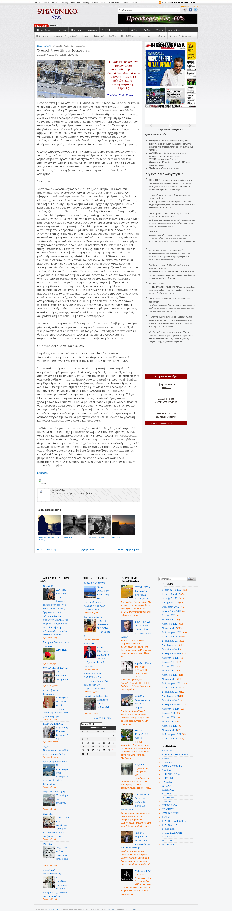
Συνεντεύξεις (145, 36)
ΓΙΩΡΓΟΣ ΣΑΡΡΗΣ (53, 723)
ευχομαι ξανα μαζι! (170, 159)
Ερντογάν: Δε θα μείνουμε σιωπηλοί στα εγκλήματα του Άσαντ (136, 629)
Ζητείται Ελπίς (143, 663)
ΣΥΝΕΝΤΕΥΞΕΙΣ (171, 813)
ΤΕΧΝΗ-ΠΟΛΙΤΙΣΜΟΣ (174, 820)
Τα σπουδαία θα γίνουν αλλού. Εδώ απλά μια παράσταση (135, 802)
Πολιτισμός (42, 36)
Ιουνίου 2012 (168, 615)
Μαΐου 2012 (168, 619)
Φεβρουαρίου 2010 (171, 734)
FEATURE (167, 840)
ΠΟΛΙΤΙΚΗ (168, 809)
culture (134, 2)
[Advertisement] (98, 562)
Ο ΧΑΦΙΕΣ (48, 586)
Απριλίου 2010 (169, 725)
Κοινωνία (121, 29)
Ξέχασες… (141, 764)
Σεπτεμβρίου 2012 (171, 611)
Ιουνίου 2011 (168, 666)
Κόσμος (147, 29)
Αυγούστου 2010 (170, 708)
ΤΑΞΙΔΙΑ (167, 817)
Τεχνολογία (71, 36)
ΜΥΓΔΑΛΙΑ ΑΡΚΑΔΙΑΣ (55, 668)
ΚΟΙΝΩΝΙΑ (168, 789)
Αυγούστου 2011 (170, 657)
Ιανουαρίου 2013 (171, 594)
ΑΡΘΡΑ (47, 45)
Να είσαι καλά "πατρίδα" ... (178, 141)
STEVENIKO (54, 909)
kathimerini (42, 472)
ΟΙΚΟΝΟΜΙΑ (169, 797)
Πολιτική (76, 29)
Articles (95, 2)
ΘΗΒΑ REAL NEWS (94, 583)
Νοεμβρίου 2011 (170, 645)
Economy (64, 2)
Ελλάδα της (55, 25)
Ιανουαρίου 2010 (171, 738)
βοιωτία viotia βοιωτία (96, 695)
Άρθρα (134, 29)
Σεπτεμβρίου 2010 (171, 704)
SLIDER (106, 29)
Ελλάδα (62, 29)
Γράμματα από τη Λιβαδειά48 (103, 703)
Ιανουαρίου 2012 (171, 636)
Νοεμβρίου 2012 (170, 602)
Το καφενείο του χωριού (62, 675)
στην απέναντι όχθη (54, 791)
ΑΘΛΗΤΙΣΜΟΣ (170, 750)
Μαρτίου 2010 (169, 729)
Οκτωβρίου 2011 (170, 649)
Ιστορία (86, 36)
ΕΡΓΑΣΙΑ (167, 781)
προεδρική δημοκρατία (55, 761)
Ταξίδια (113, 36)
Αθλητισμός (174, 29)
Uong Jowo (132, 909)
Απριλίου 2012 (169, 623)
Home (37, 2)
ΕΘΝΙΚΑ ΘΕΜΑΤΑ (172, 766)
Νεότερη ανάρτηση (46, 549)
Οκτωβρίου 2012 (170, 606)
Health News (114, 2)
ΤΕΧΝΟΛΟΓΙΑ (169, 824)
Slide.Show (75, 2)
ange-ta (46, 746)
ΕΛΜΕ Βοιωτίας (92, 673)
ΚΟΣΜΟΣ (167, 793)
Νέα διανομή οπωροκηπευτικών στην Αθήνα (169, 332)
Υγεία (159, 29)
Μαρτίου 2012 (169, 628)
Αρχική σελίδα (87, 549)
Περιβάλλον (127, 36)
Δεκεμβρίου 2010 (171, 691)
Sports (125, 2)
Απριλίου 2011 (169, 674)
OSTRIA (47, 843)
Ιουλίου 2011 (168, 662)
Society (86, 2)
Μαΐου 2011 (168, 670)
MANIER (47, 813)
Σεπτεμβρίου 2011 (171, 653)
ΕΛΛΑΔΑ (167, 770)
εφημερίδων (178, 130)
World (103, 2)
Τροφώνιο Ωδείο (93, 617)
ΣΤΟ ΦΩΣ (61, 649)
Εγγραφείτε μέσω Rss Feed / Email (178, 2)
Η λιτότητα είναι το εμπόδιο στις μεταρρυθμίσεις (170, 317)
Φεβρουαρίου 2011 (171, 683)
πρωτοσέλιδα (165, 130)
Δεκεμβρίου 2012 (171, 598)
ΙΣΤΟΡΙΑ (166, 785)
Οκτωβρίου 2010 (170, 700)
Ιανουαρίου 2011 (171, 687)
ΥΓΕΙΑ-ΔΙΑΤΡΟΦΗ (172, 832)
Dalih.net (110, 909)
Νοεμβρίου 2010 (170, 695)
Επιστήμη (57, 36)
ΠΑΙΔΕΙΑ (167, 801)
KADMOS (89, 643)
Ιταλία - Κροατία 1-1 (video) (141, 734)
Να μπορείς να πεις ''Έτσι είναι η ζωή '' (166, 250)
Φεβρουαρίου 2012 (171, 632)
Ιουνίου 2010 (168, 717)
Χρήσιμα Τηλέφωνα (180, 36)
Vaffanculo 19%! (156, 283)
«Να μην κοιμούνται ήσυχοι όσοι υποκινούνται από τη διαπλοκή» (135, 840)
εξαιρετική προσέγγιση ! (171, 168)
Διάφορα (161, 36)
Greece (46, 2)
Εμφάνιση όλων (102, 717)
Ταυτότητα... (154, 232)
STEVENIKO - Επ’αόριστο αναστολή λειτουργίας (171, 180)
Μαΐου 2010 (168, 721)
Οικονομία (91, 29)
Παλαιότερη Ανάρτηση (129, 549)
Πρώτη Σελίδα (44, 29)
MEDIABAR (168, 844)
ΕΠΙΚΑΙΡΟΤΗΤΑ (171, 774)
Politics (55, 2)
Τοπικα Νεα (168, 828)
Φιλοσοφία (99, 36)
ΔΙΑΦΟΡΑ (167, 762)
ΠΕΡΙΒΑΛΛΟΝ (169, 805)
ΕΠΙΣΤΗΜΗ (168, 778)
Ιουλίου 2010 (168, 712)
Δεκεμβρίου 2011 (171, 640)
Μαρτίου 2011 (169, 678)
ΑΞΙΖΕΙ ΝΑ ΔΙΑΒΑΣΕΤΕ (175, 754)
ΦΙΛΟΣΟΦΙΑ (168, 836)
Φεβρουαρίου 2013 (171, 589)
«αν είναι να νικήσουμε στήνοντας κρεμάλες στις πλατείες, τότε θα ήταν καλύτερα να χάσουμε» (171, 147)
